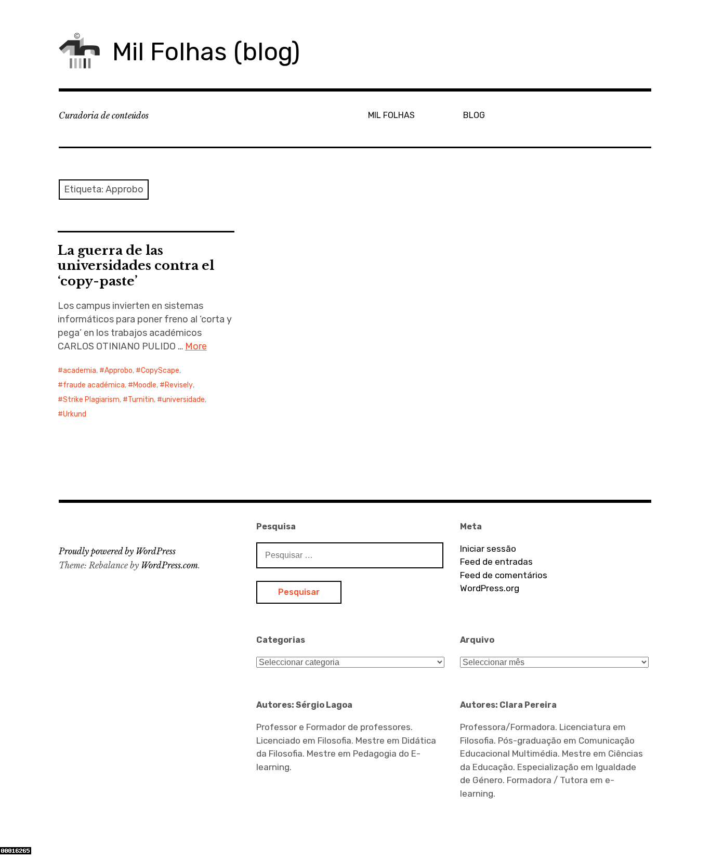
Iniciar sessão (488, 548)
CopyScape (160, 370)
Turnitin (141, 399)
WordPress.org (489, 588)
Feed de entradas (496, 561)
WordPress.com (169, 565)
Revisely (179, 385)
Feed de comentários (503, 575)
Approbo (118, 370)
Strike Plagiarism (91, 399)
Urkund (74, 414)
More (196, 346)
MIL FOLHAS (391, 115)
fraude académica (94, 385)
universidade (183, 399)
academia (79, 370)
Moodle (144, 385)
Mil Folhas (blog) (206, 52)
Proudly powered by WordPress (117, 551)
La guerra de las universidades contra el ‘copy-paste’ (136, 265)
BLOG (474, 115)
